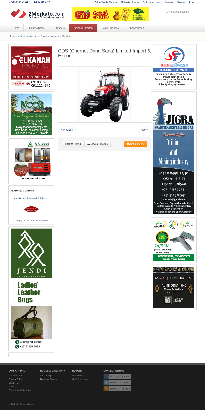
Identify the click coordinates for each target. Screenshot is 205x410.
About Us (13, 386)
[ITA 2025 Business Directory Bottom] (173, 287)
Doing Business (110, 28)
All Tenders (77, 375)
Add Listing (45, 375)
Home (16, 28)
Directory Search (131, 2)
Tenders (60, 28)
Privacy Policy (15, 379)
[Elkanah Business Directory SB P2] (31, 67)
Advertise (169, 2)
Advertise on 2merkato (20, 390)
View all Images (99, 144)
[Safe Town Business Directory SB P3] (173, 67)
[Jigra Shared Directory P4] (173, 154)
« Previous (67, 129)
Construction (137, 28)
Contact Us (14, 383)
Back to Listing (73, 144)
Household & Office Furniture (36, 221)
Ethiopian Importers (50, 36)
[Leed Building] (31, 161)
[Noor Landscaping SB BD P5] (31, 114)
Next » (144, 129)
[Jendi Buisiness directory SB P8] (31, 289)
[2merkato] (40, 14)
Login (191, 2)
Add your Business (151, 2)
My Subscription (79, 379)
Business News (36, 28)
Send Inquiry (137, 144)
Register (181, 2)
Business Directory (83, 28)
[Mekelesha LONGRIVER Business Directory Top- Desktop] (110, 14)
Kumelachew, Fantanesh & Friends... (31, 198)
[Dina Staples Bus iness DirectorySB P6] (173, 240)
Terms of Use (15, 375)
